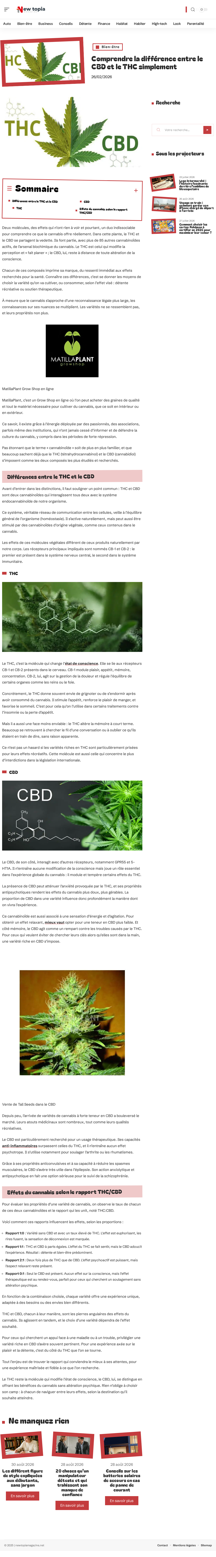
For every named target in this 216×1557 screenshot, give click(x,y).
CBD (86, 201)
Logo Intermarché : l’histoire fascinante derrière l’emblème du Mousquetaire (194, 184)
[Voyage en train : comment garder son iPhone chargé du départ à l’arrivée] (164, 204)
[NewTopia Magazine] (30, 9)
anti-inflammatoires (19, 1146)
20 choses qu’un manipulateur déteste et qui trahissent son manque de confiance (72, 1482)
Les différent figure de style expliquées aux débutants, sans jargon (22, 1477)
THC (19, 208)
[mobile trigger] (7, 9)
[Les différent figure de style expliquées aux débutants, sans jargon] (21, 1445)
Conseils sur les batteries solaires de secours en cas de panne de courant (121, 1480)
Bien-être (111, 47)
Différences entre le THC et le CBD (35, 200)
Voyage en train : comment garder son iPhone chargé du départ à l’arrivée (196, 206)
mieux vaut (54, 922)
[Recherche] (193, 9)
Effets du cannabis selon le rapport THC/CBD (103, 210)
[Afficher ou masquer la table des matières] (98, 190)
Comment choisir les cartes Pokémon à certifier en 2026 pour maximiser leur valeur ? (195, 228)
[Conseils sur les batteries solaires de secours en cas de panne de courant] (121, 1445)
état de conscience (81, 663)
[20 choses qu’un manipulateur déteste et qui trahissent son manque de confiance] (73, 1445)
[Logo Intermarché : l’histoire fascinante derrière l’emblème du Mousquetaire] (163, 183)
